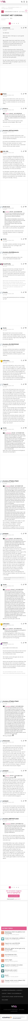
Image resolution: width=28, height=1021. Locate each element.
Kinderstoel (6, 206)
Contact (4, 993)
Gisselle (5, 292)
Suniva (7, 211)
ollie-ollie (5, 151)
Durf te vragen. (8, 959)
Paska (5, 94)
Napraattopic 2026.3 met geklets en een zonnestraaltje (15, 932)
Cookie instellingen (7, 996)
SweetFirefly (7, 264)
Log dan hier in (17, 899)
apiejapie (5, 533)
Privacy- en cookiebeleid (14, 993)
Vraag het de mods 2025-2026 (12, 943)
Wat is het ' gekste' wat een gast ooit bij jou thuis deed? (15, 949)
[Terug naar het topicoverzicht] (2, 12)
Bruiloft (6, 975)
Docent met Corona (7, 8)
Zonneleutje (6, 27)
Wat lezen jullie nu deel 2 (11, 970)
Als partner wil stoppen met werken (14, 965)
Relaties (7, 939)
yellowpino (6, 360)
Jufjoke (7, 775)
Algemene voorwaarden (9, 990)
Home (3, 7)
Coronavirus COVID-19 (13, 7)
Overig (7, 934)
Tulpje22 (5, 384)
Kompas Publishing (17, 1018)
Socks (5, 239)
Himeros (5, 108)
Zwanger (8, 981)
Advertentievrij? (18, 996)
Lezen (7, 971)
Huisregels (19, 990)
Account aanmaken (14, 896)
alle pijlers (22, 11)
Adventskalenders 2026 (11, 954)
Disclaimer (5, 999)
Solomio (5, 642)
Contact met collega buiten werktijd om (15, 938)
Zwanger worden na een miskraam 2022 (15, 980)
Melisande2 (6, 741)
